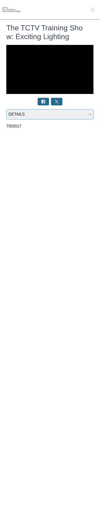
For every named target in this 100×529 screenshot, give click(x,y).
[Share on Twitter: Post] (56, 101)
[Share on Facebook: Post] (43, 101)
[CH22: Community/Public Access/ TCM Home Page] (17, 10)
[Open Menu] (93, 10)
